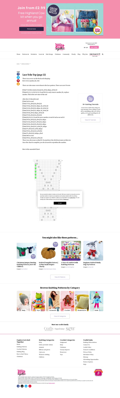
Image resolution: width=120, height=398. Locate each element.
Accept (60, 203)
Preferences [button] (65, 199)
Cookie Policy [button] (72, 197)
